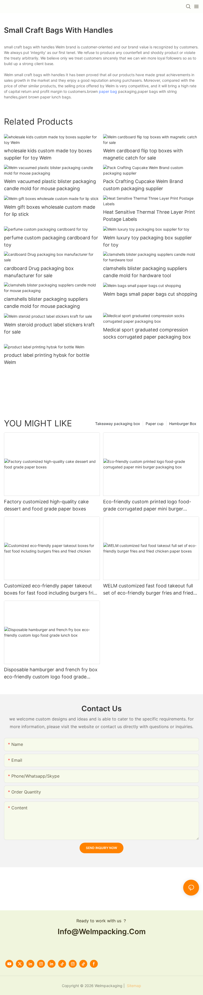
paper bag (108, 91)
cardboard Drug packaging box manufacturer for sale (39, 272)
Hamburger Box (182, 423)
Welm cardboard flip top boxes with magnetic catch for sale (143, 154)
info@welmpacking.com (102, 931)
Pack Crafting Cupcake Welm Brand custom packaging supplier (143, 185)
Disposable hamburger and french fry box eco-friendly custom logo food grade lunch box (51, 673)
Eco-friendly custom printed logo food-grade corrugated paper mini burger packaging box (147, 505)
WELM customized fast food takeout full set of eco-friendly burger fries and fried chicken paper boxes (148, 589)
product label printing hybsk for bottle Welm (46, 358)
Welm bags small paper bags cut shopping (150, 294)
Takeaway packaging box (117, 423)
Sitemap (133, 985)
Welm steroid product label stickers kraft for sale (49, 328)
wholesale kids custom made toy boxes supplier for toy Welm (48, 154)
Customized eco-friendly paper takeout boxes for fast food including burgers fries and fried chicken (51, 589)
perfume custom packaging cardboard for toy (51, 241)
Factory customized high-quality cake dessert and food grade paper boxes (46, 505)
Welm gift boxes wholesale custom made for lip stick (49, 210)
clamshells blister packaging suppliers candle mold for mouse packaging (46, 302)
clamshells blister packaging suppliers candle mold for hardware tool (145, 272)
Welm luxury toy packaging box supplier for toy (147, 241)
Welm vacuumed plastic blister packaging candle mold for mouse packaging (50, 185)
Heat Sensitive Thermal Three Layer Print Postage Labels (149, 215)
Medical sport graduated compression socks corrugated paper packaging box (147, 333)
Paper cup (155, 423)
